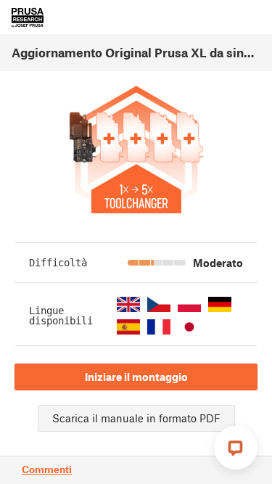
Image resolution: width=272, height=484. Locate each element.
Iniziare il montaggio (136, 376)
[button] (128, 304)
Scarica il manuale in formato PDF (136, 417)
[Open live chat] (235, 447)
